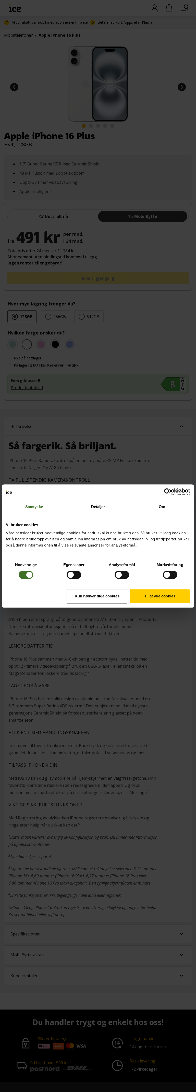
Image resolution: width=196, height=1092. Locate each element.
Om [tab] (162, 507)
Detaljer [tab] (98, 507)
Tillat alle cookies (159, 596)
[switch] (74, 575)
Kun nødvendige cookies (97, 596)
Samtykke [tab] (34, 507)
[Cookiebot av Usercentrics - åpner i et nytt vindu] (167, 492)
